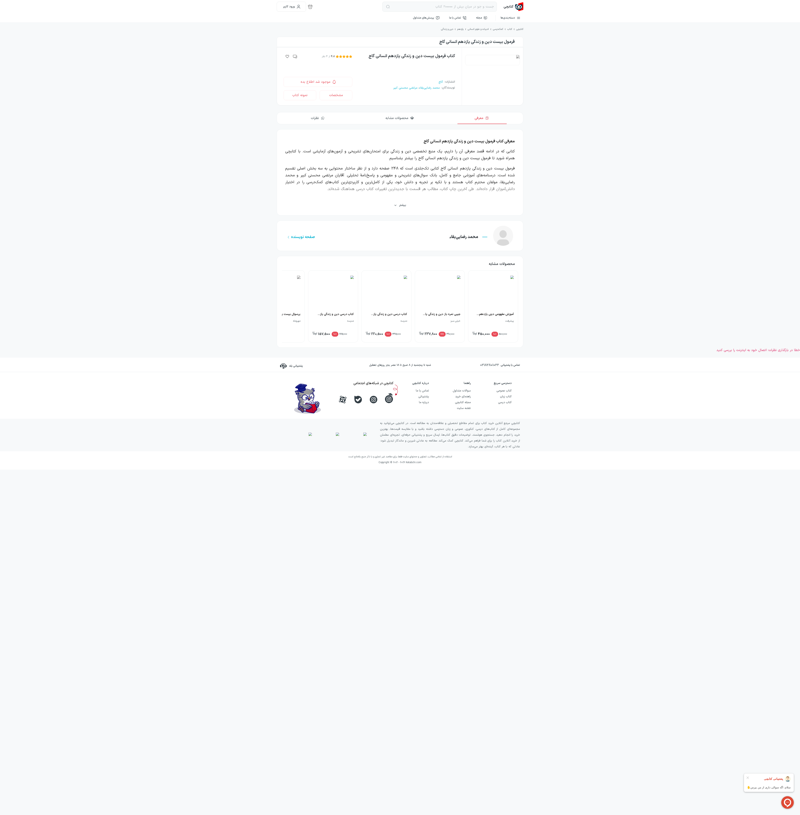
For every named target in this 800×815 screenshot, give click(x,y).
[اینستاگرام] (373, 399)
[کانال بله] (358, 399)
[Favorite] (287, 56)
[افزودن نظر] (295, 56)
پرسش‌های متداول (423, 18)
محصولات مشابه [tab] (396, 118)
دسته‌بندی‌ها (508, 18)
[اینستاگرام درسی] (389, 398)
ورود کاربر (289, 6)
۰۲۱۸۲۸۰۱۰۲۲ (489, 365)
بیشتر (402, 205)
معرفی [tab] (479, 118)
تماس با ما (455, 18)
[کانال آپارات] (342, 399)
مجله (479, 18)
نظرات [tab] (315, 118)
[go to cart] (310, 7)
